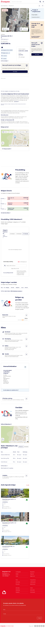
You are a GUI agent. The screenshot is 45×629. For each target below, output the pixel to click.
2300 (12, 291)
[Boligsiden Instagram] (39, 626)
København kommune (17, 291)
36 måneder (19, 233)
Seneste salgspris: (22, 49)
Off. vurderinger (22, 57)
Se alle (27, 485)
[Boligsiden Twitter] (37, 626)
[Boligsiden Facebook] (35, 626)
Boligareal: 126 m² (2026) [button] (7, 50)
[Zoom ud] (27, 439)
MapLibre (11, 145)
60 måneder (25, 233)
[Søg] (40, 1)
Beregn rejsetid (7, 148)
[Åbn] (26, 315)
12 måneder (12, 233)
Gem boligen (15, 71)
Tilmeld (39, 617)
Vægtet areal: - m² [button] (6, 52)
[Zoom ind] (27, 436)
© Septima (15, 145)
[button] (2, 47)
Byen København (4, 5)
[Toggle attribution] (27, 145)
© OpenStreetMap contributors (22, 145)
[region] (15, 138)
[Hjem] (4, 592)
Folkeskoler (21, 446)
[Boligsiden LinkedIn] (41, 626)
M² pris (20, 53)
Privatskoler (26, 446)
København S (11, 5)
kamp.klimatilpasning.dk (16, 334)
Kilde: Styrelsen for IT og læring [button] (7, 468)
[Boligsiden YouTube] (44, 626)
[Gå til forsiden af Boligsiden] (5, 1)
